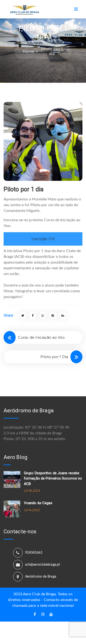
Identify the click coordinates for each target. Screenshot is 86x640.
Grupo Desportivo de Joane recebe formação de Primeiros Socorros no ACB (53, 478)
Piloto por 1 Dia (54, 356)
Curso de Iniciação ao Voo (41, 337)
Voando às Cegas (38, 503)
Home (28, 51)
